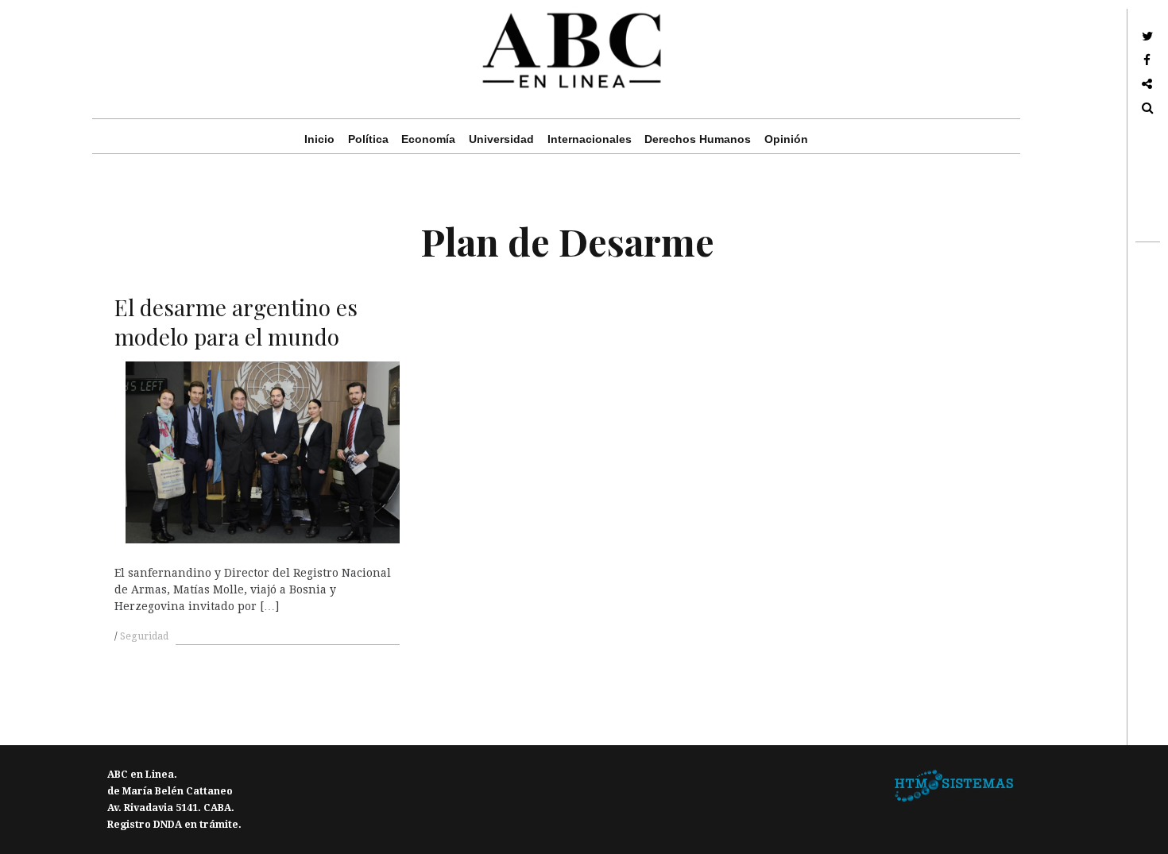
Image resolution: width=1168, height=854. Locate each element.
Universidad (501, 139)
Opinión (786, 139)
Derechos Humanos (697, 139)
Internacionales (589, 139)
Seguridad (144, 636)
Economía (428, 139)
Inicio (319, 139)
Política (368, 139)
